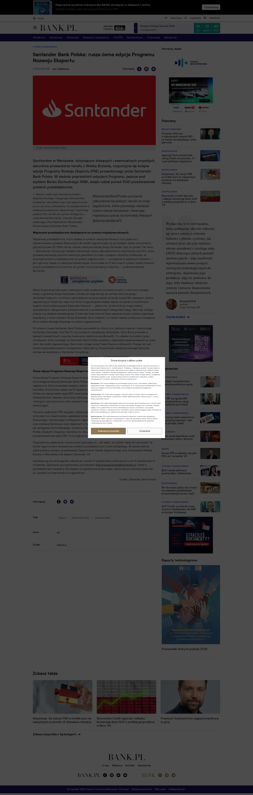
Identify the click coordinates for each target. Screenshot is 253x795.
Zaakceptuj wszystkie (108, 431)
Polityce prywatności (129, 379)
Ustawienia (144, 431)
